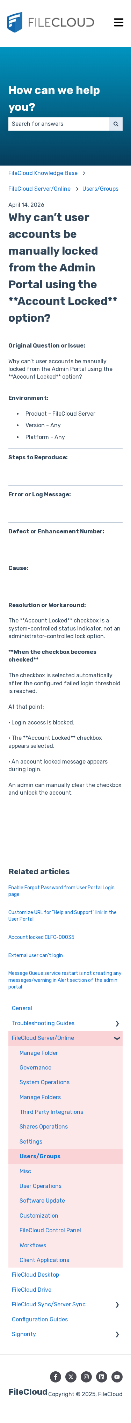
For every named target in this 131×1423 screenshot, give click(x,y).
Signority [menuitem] (24, 1334)
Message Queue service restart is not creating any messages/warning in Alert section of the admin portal (65, 980)
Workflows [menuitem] (33, 1245)
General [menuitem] (22, 1008)
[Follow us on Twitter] (71, 1376)
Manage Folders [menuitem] (40, 1097)
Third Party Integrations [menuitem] (51, 1112)
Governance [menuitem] (35, 1067)
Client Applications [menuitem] (44, 1260)
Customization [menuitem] (39, 1215)
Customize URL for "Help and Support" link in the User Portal (62, 916)
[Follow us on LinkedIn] (101, 1376)
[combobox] (58, 124)
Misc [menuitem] (25, 1171)
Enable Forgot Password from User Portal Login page (61, 891)
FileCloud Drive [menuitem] (31, 1289)
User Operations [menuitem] (40, 1186)
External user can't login (35, 955)
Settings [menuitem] (31, 1141)
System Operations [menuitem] (45, 1082)
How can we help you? (54, 98)
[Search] (116, 124)
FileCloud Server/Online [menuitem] (43, 1038)
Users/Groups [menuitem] (40, 1156)
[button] (117, 1024)
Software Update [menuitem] (42, 1200)
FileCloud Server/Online (39, 188)
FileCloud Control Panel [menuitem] (50, 1230)
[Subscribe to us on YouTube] (117, 1376)
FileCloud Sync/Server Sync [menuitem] (49, 1304)
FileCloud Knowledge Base (43, 173)
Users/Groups (100, 188)
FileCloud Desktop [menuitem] (35, 1274)
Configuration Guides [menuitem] (40, 1319)
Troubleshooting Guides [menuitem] (43, 1023)
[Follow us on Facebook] (55, 1376)
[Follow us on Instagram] (86, 1376)
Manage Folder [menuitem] (39, 1053)
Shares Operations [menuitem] (44, 1126)
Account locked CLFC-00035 (41, 937)
